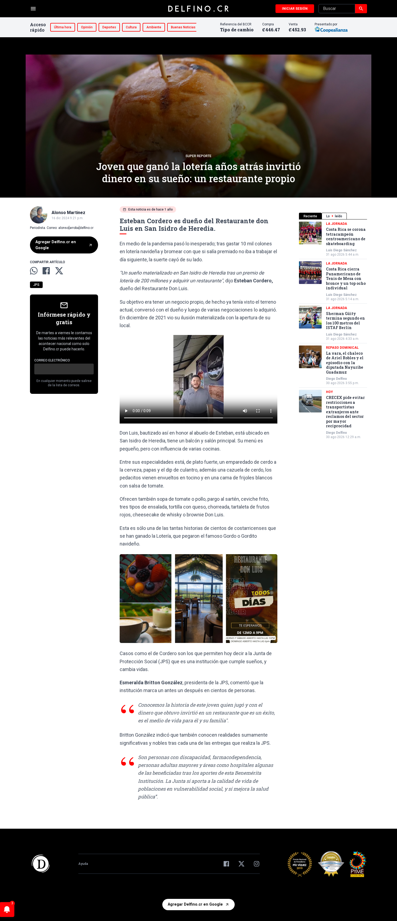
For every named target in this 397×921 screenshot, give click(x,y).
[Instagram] (256, 864)
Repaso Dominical (342, 348)
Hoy (329, 392)
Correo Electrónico (52, 360)
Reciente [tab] (310, 216)
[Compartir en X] (59, 270)
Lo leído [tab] (334, 216)
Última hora (62, 27)
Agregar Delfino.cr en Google (55, 245)
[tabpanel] (333, 330)
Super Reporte (198, 156)
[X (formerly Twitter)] (241, 864)
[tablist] (333, 216)
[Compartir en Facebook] (46, 270)
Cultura (131, 27)
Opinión (87, 27)
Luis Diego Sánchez (341, 250)
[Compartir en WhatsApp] (34, 271)
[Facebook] (226, 864)
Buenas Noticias (183, 27)
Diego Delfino (336, 379)
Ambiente (153, 27)
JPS (36, 285)
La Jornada (336, 224)
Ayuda (83, 864)
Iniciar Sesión (295, 9)
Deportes (109, 27)
